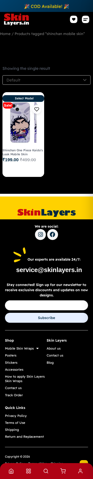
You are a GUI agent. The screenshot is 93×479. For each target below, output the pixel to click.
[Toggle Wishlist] (36, 109)
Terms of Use (15, 423)
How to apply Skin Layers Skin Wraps (25, 378)
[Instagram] (40, 234)
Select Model (24, 98)
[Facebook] (52, 234)
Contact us (13, 388)
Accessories (14, 369)
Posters (10, 355)
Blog (50, 362)
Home (5, 33)
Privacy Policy (16, 416)
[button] (85, 19)
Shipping (12, 430)
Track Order (14, 395)
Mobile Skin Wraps (19, 348)
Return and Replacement (24, 437)
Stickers (11, 362)
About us (54, 348)
